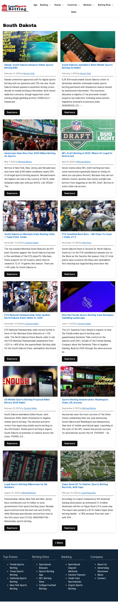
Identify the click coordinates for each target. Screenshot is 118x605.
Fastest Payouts (76, 574)
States (57, 5)
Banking (44, 5)
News (73, 12)
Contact (101, 578)
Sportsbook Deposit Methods (74, 568)
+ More (59, 542)
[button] (50, 4)
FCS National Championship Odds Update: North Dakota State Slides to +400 (27, 316)
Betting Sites (104, 5)
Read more (12, 112)
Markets (87, 5)
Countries (72, 5)
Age (35, 5)
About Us (102, 564)
